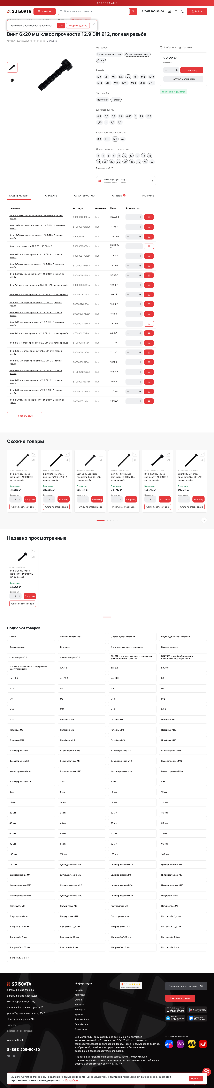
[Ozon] (169, 1044)
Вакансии (79, 1004)
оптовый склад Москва (20, 989)
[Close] (93, 24)
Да (61, 25)
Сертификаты (81, 1024)
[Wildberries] (180, 1044)
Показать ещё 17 (104, 168)
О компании (81, 1029)
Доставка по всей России (19, 1031)
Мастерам (80, 1009)
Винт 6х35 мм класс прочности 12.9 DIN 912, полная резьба (89, 477)
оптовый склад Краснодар (22, 995)
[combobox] (94, 11)
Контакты (11, 1025)
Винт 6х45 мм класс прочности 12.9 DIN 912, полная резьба (21, 477)
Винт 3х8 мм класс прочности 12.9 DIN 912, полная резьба (38, 294)
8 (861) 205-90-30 (153, 11)
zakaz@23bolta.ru (17, 1040)
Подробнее (71, 1080)
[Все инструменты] (203, 1044)
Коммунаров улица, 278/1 (21, 1001)
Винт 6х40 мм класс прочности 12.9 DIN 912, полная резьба (55, 477)
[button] (204, 520)
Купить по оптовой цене (22, 507)
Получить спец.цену (183, 79)
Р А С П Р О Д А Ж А (107, 3)
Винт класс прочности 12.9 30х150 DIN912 (30, 246)
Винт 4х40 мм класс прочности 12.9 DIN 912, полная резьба (123, 477)
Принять (196, 1078)
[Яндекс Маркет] (192, 1044)
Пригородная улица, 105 (21, 1019)
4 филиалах (179, 91)
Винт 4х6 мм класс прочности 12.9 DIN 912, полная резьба (38, 333)
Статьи (78, 999)
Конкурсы (80, 994)
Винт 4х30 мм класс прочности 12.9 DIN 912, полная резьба (156, 477)
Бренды (79, 1014)
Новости (79, 990)
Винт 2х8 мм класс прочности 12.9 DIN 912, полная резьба (38, 285)
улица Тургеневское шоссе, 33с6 (26, 1013)
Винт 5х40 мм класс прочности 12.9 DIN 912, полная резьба (190, 477)
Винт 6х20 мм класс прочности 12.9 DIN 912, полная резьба (21, 573)
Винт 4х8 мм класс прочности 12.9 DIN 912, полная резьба (38, 342)
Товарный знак (82, 1019)
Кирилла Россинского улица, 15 (25, 1007)
